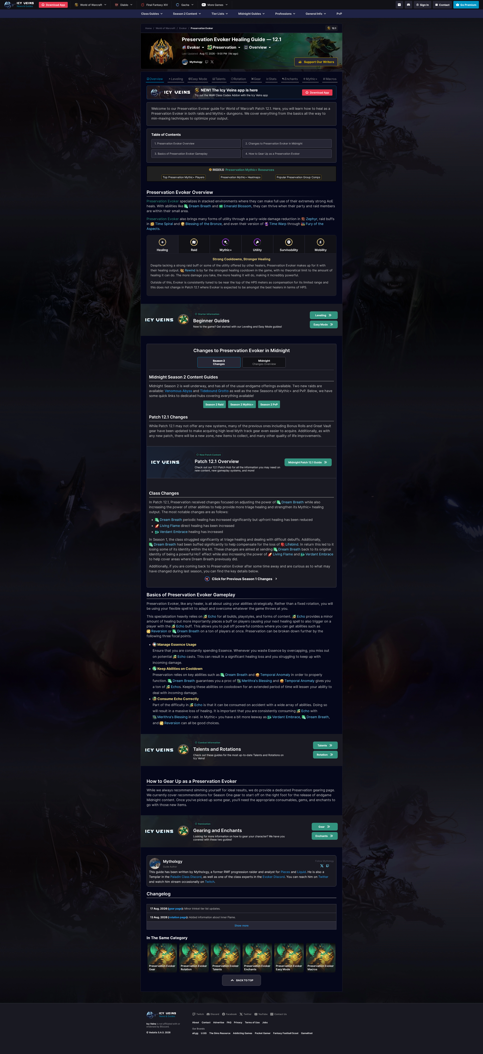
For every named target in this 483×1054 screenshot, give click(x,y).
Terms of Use (252, 1022)
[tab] (162, 244)
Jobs (265, 1022)
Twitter (323, 877)
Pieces (285, 872)
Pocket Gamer (263, 1033)
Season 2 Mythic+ (242, 404)
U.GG (204, 1033)
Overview (156, 79)
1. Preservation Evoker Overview (174, 143)
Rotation (240, 79)
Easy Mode (199, 79)
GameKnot (307, 1033)
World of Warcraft (165, 28)
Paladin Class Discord (186, 877)
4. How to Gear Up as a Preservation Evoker (272, 153)
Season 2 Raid (214, 404)
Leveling (177, 79)
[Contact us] (399, 4)
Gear (257, 79)
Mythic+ (312, 79)
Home (148, 28)
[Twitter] (212, 62)
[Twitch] (207, 62)
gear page (175, 908)
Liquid (301, 872)
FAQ (229, 1022)
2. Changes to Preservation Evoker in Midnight (273, 143)
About (195, 1022)
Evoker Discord (274, 877)
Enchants (291, 79)
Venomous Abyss (178, 391)
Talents (220, 79)
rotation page (177, 917)
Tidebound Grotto (214, 391)
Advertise (218, 1022)
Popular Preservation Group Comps (298, 177)
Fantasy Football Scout (285, 1033)
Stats (272, 79)
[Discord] (408, 4)
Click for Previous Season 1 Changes (242, 579)
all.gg (195, 1033)
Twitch (209, 882)
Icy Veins (151, 1023)
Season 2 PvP (269, 404)
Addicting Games (242, 1033)
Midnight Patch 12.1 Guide (305, 462)
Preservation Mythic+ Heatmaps (240, 177)
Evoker (183, 28)
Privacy (238, 1022)
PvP (339, 13)
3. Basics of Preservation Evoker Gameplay (181, 153)
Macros (331, 79)
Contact (206, 1022)
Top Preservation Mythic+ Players (183, 177)
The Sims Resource (219, 1033)
